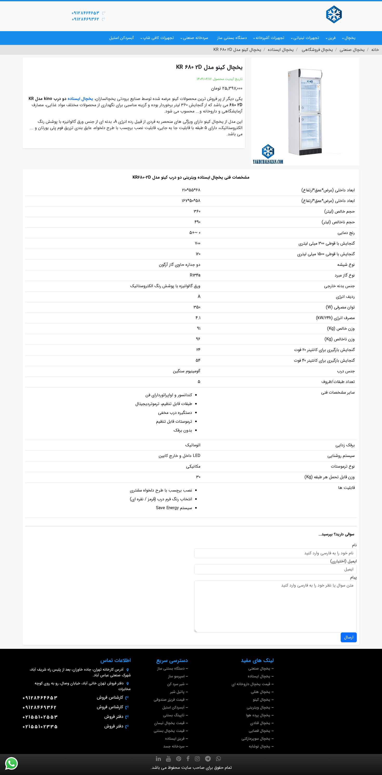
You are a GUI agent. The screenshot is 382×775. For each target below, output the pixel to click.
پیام (353, 577)
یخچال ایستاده (80, 99)
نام (354, 545)
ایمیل (352, 561)
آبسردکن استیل (121, 38)
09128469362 (85, 19)
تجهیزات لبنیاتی (306, 38)
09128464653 (86, 13)
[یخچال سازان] (333, 14)
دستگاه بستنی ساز (232, 38)
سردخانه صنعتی (195, 38)
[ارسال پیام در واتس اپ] (14, 763)
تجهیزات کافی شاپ (158, 38)
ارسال (348, 637)
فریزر (331, 38)
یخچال (350, 38)
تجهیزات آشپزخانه (270, 38)
